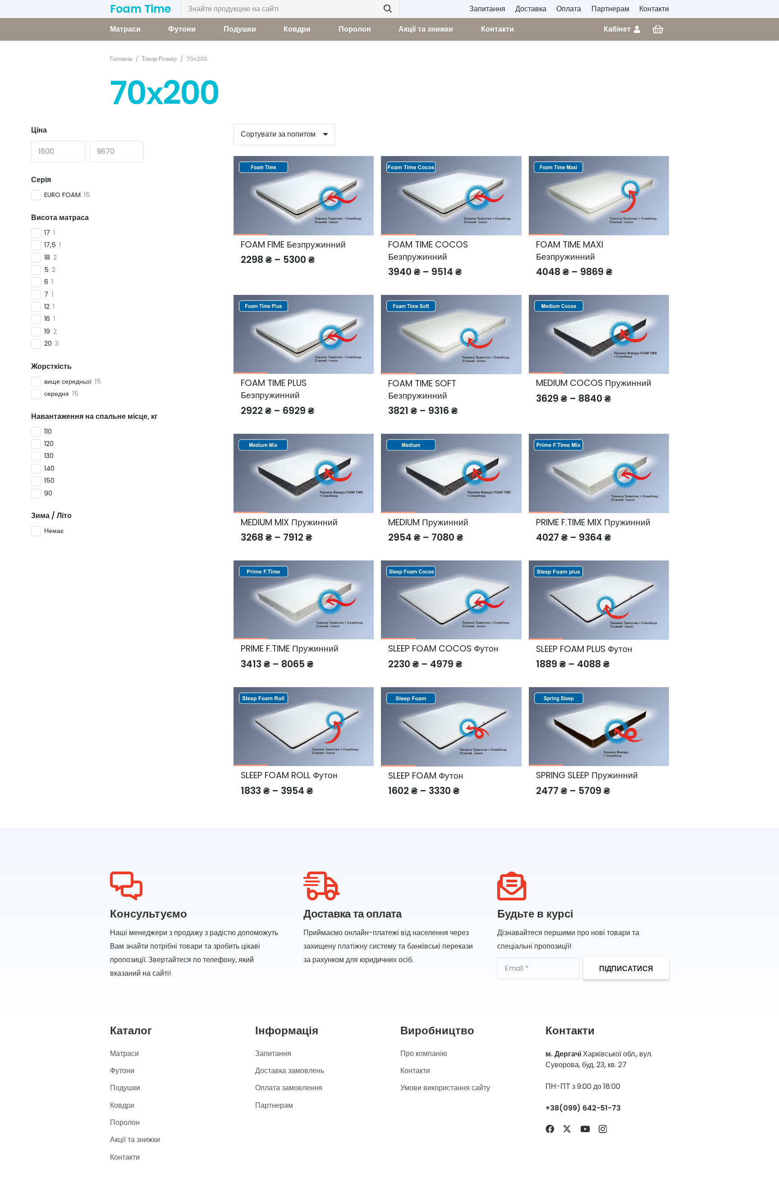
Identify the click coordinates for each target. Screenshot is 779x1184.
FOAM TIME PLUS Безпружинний (274, 389)
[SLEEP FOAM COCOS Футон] (451, 567)
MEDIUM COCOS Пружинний (593, 383)
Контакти (654, 9)
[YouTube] (585, 1128)
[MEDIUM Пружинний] (451, 440)
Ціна (39, 130)
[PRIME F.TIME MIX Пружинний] (599, 440)
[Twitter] (567, 1128)
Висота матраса (60, 217)
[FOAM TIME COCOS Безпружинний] (451, 162)
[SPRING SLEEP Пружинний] (599, 693)
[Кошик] (658, 29)
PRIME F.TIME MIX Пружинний (593, 522)
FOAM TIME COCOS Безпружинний (428, 251)
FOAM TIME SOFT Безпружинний (422, 389)
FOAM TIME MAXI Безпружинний (569, 251)
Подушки (125, 1088)
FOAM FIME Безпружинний (293, 245)
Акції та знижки (135, 1139)
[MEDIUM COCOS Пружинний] (599, 301)
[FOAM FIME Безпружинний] (304, 162)
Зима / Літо (51, 515)
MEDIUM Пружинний (428, 522)
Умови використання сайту (445, 1088)
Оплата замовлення (288, 1088)
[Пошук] (388, 9)
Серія (41, 179)
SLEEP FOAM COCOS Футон (443, 648)
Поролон (125, 1122)
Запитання (487, 9)
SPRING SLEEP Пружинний (587, 775)
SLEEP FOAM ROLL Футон (289, 775)
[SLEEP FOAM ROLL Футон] (304, 693)
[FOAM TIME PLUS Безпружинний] (304, 301)
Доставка (530, 9)
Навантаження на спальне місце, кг (94, 416)
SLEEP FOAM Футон (425, 776)
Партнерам (610, 9)
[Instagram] (603, 1129)
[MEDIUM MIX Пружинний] (304, 440)
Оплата (568, 9)
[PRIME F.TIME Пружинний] (304, 567)
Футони (122, 1070)
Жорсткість (51, 366)
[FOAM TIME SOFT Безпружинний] (451, 301)
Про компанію (423, 1053)
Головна (121, 59)
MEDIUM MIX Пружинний (289, 522)
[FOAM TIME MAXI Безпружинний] (599, 162)
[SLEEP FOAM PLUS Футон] (599, 567)
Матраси (124, 1053)
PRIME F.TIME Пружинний (290, 648)
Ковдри (122, 1105)
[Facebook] (549, 1128)
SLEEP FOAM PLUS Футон (584, 649)
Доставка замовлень (289, 1070)
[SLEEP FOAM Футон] (451, 693)
